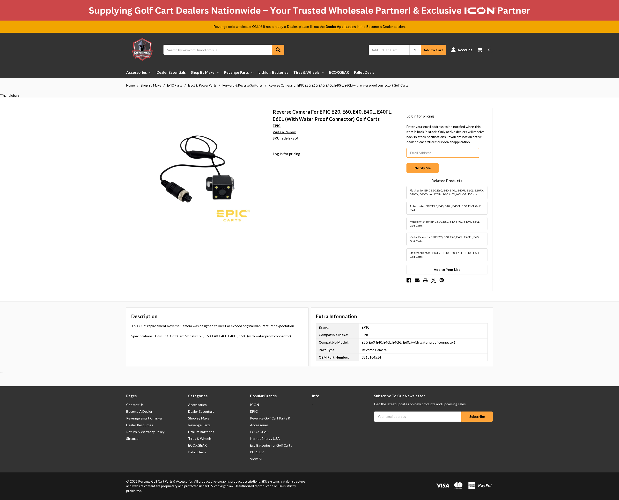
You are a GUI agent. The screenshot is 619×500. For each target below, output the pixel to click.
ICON (254, 405)
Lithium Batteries (273, 72)
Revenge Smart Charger (144, 418)
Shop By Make (202, 72)
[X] (433, 280)
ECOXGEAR (339, 72)
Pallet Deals (364, 72)
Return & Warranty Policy (145, 432)
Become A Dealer (139, 411)
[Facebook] (408, 280)
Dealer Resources (139, 425)
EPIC (254, 411)
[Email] (417, 280)
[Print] (425, 280)
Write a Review (284, 132)
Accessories (136, 72)
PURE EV (257, 452)
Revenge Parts (236, 72)
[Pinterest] (441, 280)
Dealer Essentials (171, 72)
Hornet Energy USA (265, 438)
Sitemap (132, 438)
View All (256, 459)
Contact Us (135, 405)
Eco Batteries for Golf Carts (271, 445)
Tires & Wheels (306, 72)
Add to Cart (433, 50)
